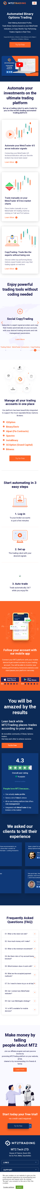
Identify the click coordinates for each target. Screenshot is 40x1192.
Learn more (20, 1070)
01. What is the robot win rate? (16, 934)
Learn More (9, 162)
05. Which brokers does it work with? (18, 966)
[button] (2, 322)
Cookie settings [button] (8, 1187)
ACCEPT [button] (19, 1187)
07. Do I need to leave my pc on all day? (19, 984)
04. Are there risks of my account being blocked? (19, 957)
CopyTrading (35, 347)
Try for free (20, 45)
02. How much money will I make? (17, 941)
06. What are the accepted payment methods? (18, 975)
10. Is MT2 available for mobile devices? (16, 1009)
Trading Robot (6, 347)
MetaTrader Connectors (20, 347)
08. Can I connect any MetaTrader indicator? (17, 992)
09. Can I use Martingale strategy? (17, 1001)
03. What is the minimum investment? (19, 949)
